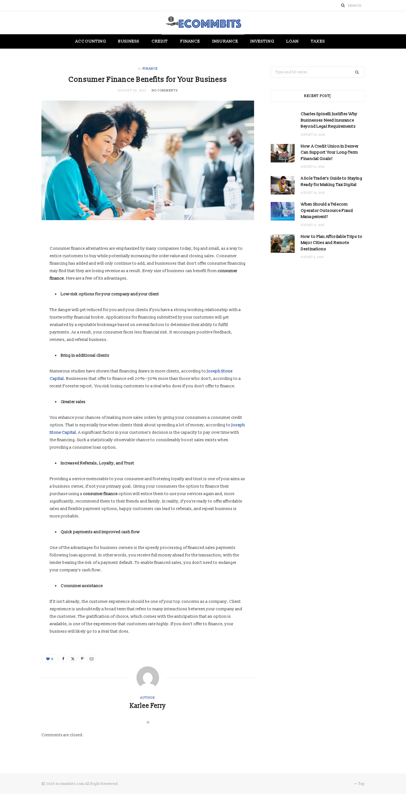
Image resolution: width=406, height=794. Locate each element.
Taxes (318, 41)
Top (361, 784)
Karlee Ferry (148, 706)
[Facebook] (63, 658)
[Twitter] (72, 658)
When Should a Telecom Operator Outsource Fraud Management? (327, 210)
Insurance (225, 41)
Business (128, 41)
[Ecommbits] (203, 23)
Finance (190, 41)
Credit (160, 41)
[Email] (91, 658)
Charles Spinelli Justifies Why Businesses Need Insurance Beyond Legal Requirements (329, 120)
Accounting (90, 41)
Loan (292, 41)
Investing (262, 41)
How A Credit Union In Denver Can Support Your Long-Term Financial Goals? (329, 152)
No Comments (165, 90)
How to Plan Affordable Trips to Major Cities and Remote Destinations (332, 243)
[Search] (343, 5)
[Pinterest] (82, 658)
